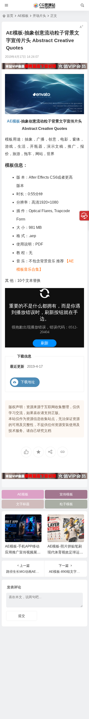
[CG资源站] (44, 5)
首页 (10, 16)
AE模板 (23, 16)
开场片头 (39, 16)
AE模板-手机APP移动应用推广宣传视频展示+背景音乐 (23, 552)
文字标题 (22, 504)
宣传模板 (66, 494)
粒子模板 (66, 504)
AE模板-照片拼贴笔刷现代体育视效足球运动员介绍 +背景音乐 (65, 552)
